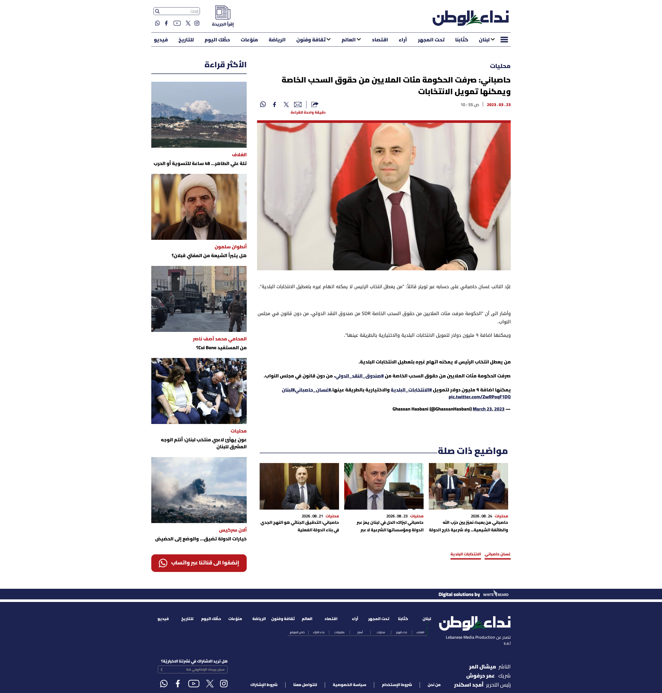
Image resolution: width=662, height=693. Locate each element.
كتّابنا (461, 40)
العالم (349, 40)
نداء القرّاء (319, 632)
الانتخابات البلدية (465, 554)
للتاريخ (186, 40)
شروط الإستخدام (397, 685)
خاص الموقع (297, 632)
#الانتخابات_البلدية (411, 390)
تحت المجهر (431, 40)
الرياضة (277, 40)
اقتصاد (380, 40)
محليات (500, 66)
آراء (403, 40)
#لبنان (288, 390)
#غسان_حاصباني (313, 390)
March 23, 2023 (489, 409)
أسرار (360, 632)
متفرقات (339, 632)
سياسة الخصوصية (349, 685)
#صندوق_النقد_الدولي (359, 376)
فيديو (161, 40)
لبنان (484, 40)
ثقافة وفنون (311, 40)
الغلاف (420, 632)
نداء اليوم (401, 632)
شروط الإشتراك (263, 685)
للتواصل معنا (305, 685)
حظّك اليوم (217, 40)
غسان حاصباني (498, 554)
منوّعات (249, 40)
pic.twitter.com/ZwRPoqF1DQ (480, 397)
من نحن (434, 685)
